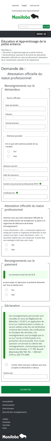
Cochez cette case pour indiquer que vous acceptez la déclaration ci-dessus (28, 366)
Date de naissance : (11, 175)
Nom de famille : (12, 105)
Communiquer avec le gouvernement (25, 11)
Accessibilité (7, 401)
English (24, 5)
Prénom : (9, 114)
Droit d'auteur (8, 408)
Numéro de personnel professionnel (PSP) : (21, 184)
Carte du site (34, 5)
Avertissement (8, 405)
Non (15, 156)
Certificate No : (9, 193)
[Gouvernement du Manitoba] (25, 18)
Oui (14, 151)
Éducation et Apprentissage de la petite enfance (23, 52)
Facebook (6, 422)
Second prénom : (12, 123)
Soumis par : (8, 373)
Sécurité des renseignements (14, 412)
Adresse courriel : (10, 166)
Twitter (5, 419)
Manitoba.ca (6, 50)
